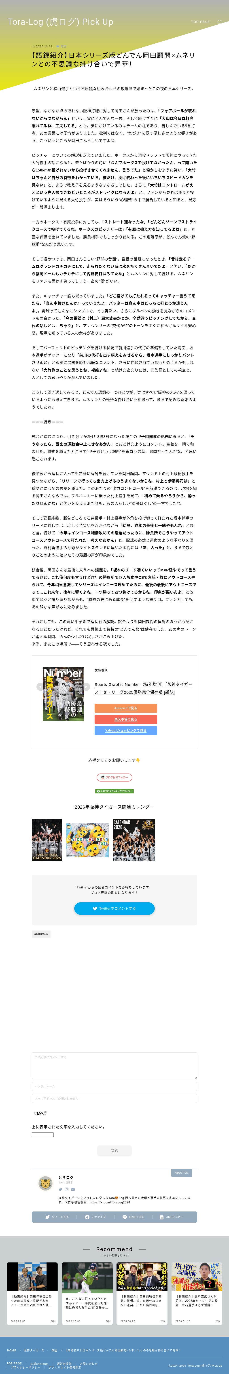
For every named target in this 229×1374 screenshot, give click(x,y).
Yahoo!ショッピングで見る (126, 730)
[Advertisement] (150, 980)
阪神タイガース (34, 1350)
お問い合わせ (89, 1364)
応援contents (39, 1364)
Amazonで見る (125, 708)
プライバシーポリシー (25, 1367)
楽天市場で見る (126, 719)
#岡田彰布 (41, 934)
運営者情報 (64, 1364)
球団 (64, 46)
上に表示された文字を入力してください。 (69, 1127)
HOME (11, 1350)
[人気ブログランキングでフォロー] (114, 791)
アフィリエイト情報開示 (65, 1367)
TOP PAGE (200, 22)
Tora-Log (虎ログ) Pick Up (60, 22)
